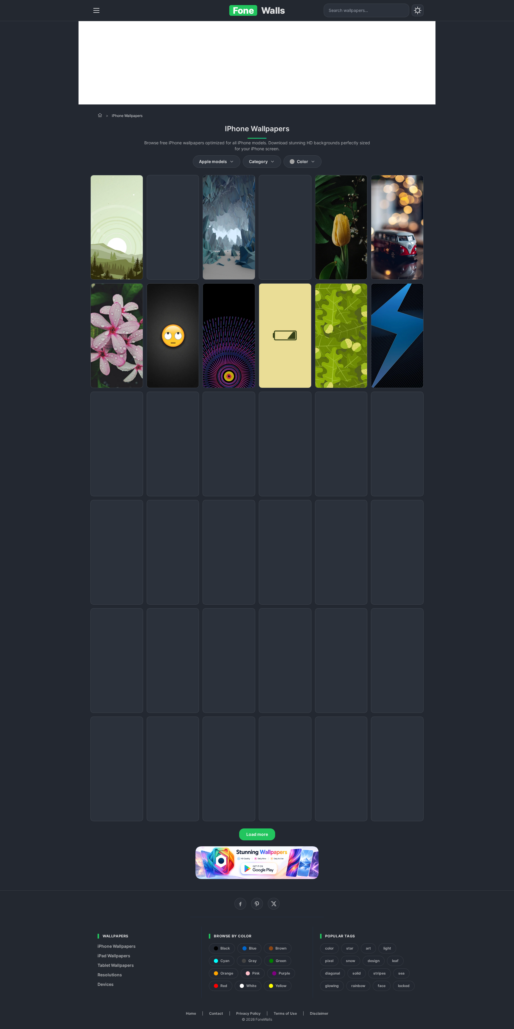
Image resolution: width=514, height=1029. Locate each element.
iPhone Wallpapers (117, 946)
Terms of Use (285, 1013)
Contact (216, 1013)
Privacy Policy (248, 1013)
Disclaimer (319, 1013)
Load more (257, 834)
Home (191, 1013)
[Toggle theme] (418, 10)
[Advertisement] (257, 62)
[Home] (100, 115)
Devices (106, 984)
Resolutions (110, 974)
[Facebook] (240, 904)
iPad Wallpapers (114, 955)
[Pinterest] (257, 904)
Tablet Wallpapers (116, 965)
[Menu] (96, 10)
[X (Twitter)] (274, 904)
